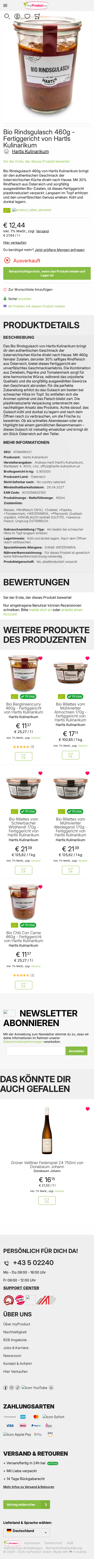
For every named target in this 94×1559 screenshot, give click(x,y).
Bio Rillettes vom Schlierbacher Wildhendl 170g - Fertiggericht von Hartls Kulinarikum (23, 827)
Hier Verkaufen (15, 1371)
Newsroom (12, 1355)
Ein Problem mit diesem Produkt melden (36, 306)
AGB (70, 1543)
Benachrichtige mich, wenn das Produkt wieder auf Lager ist (47, 273)
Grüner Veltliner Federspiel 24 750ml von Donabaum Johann (47, 1165)
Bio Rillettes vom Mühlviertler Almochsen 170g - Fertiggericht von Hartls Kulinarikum (70, 712)
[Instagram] (11, 1387)
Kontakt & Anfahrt (17, 1363)
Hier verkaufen (14, 242)
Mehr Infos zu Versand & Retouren (28, 1487)
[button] (7, 16)
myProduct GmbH (38, 1552)
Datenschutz (53, 1543)
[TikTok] (18, 1387)
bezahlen (24, 299)
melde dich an (40, 609)
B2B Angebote (15, 1340)
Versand (42, 231)
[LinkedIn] (51, 1387)
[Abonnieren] (76, 1051)
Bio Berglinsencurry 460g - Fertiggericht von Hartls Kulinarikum (23, 708)
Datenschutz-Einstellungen (23, 1548)
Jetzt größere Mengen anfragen (60, 250)
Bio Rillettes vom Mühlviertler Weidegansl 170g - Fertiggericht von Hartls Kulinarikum (70, 827)
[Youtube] (34, 1387)
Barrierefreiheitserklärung (64, 1548)
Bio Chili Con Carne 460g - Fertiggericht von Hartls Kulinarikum (23, 937)
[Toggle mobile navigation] (5, 5)
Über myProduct (16, 1324)
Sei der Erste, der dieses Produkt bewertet (36, 161)
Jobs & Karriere (15, 1348)
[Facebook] (5, 1387)
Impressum (32, 1543)
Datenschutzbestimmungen (23, 1041)
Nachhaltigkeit (15, 1332)
